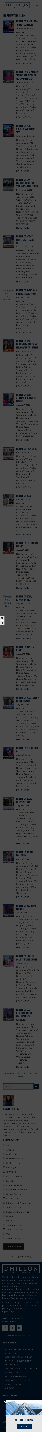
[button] (4, 1401)
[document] (21, 716)
